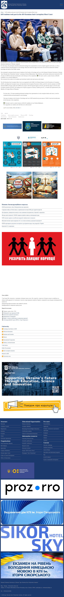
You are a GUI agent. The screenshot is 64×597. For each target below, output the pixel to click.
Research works (25, 445)
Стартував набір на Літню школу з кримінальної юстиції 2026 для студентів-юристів (22, 209)
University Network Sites (27, 438)
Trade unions (5, 345)
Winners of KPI (24, 115)
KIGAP (6, 113)
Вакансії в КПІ (5, 353)
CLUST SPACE (47, 457)
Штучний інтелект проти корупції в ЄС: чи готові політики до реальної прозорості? (22, 220)
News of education (12, 116)
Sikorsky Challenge (47, 445)
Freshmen (45, 433)
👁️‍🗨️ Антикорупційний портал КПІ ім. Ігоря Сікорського (15, 320)
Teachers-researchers (48, 447)
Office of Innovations (5, 458)
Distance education (26, 424)
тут (6, 301)
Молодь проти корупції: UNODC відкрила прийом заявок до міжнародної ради (20, 215)
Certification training (26, 431)
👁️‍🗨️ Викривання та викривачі (9, 316)
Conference (3, 115)
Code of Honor (46, 449)
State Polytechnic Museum (6, 443)
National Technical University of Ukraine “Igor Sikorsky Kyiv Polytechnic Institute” (17, 4)
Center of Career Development (7, 455)
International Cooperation (9, 339)
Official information (8, 331)
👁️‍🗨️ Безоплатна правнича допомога (10, 314)
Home (2, 12)
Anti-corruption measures (13, 115)
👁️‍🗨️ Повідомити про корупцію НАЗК (10, 313)
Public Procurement (6, 348)
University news (7, 356)
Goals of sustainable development (50, 459)
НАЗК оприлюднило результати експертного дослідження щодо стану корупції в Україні (23, 223)
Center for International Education (29, 433)
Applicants (45, 426)
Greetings (31, 115)
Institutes (3, 431)
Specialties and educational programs (51, 452)
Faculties (3, 433)
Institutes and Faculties (9, 334)
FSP (2, 113)
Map (2, 585)
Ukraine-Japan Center (5, 453)
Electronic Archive (26, 448)
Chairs (2, 436)
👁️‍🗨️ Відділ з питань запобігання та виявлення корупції (15, 318)
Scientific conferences (27, 443)
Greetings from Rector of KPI (10, 329)
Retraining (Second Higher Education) (30, 428)
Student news (21, 116)
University (5, 326)
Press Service (4, 116)
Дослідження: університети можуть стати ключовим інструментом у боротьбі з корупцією (23, 212)
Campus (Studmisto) (5, 450)
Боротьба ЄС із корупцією (8, 226)
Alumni (45, 437)
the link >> (18, 107)
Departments (3, 428)
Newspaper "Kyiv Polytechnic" (29, 453)
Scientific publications (27, 441)
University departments (6, 438)
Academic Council (5, 426)
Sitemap (5, 585)
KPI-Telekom (4, 445)
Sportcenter (3, 448)
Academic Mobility (26, 426)
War (44, 454)
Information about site (13, 585)
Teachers (45, 440)
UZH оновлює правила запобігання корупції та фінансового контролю (18, 218)
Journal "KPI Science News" (28, 450)
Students (45, 435)
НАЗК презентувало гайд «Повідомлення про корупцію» (15, 207)
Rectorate (3, 424)
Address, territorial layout (9, 342)
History (5, 337)
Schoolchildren (46, 424)
